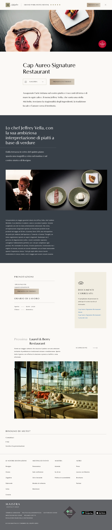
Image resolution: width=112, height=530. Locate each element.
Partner (78, 483)
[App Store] (101, 513)
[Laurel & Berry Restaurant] (56, 390)
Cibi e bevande (37, 477)
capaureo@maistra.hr (21, 287)
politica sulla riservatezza (31, 512)
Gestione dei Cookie (50, 512)
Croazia (8, 494)
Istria (7, 489)
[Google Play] (87, 513)
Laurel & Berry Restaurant (32, 341)
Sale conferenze (37, 472)
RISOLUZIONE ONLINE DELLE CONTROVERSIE (19, 518)
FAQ (7, 442)
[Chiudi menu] (105, 5)
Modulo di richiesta (39, 483)
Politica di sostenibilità (62, 477)
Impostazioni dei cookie (14, 515)
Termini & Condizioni (13, 512)
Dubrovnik (9, 483)
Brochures (79, 477)
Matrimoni (35, 489)
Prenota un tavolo (62, 82)
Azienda (57, 466)
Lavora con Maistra (83, 472)
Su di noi (58, 472)
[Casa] (12, 5)
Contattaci (10, 438)
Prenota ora (93, 5)
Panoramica (36, 466)
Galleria (33, 82)
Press (78, 466)
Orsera (8, 472)
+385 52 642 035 (20, 284)
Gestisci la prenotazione (15, 446)
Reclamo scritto (30, 515)
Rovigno (8, 466)
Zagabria (9, 477)
